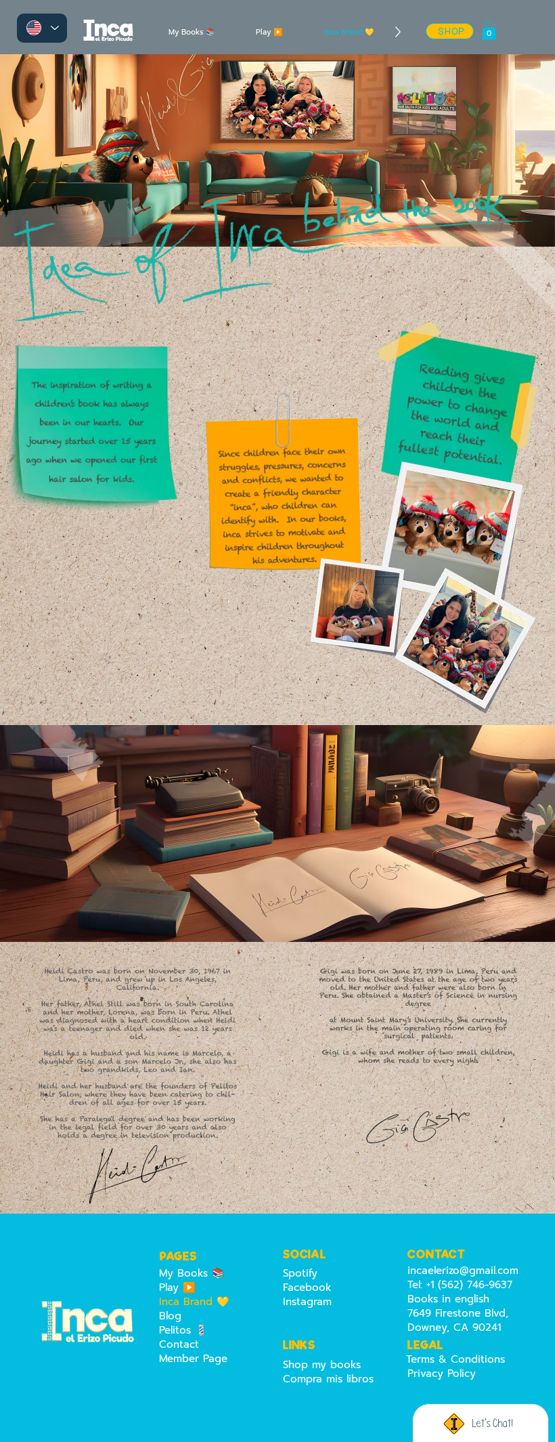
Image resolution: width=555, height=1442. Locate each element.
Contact (179, 1345)
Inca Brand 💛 (194, 1302)
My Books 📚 (192, 1273)
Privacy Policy (441, 1373)
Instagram (307, 1301)
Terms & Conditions (455, 1359)
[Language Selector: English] (42, 28)
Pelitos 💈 (183, 1330)
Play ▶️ (177, 1288)
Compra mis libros (328, 1379)
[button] (489, 30)
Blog (170, 1316)
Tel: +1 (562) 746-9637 (459, 1284)
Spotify (300, 1273)
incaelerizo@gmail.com (462, 1270)
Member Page (193, 1359)
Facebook (307, 1287)
